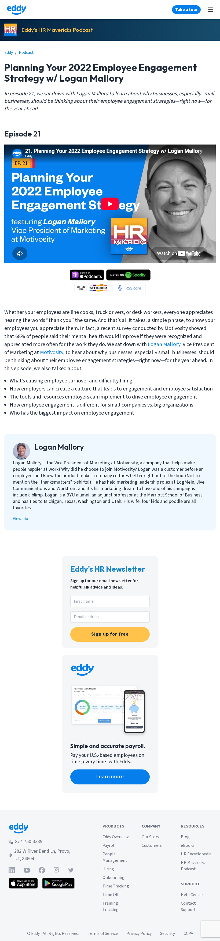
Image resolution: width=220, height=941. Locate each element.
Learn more (110, 776)
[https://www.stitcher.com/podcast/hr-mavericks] (92, 288)
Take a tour (186, 10)
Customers (152, 845)
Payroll (109, 845)
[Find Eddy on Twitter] (71, 870)
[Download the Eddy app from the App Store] (23, 883)
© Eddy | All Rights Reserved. (53, 933)
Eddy (8, 52)
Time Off (110, 895)
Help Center (192, 895)
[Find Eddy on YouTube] (27, 870)
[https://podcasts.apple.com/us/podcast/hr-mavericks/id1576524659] (87, 275)
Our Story (150, 837)
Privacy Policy (139, 933)
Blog (185, 837)
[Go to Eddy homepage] (16, 9)
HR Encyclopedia (196, 854)
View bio (20, 519)
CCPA (188, 933)
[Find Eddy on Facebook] (42, 870)
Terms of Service (103, 933)
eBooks (188, 845)
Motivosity (51, 352)
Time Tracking (115, 886)
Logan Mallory (164, 344)
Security (167, 933)
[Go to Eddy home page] (42, 828)
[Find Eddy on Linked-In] (12, 870)
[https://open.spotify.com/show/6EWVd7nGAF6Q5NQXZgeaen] (128, 275)
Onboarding (113, 878)
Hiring (108, 869)
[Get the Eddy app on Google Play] (58, 883)
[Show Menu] (210, 9)
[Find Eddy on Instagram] (56, 870)
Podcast (26, 52)
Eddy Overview (115, 837)
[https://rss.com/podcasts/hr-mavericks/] (128, 288)
